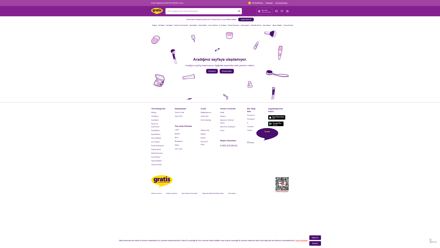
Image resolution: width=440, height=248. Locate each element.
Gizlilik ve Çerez (156, 193)
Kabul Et (315, 237)
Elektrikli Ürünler (256, 25)
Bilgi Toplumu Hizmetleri (190, 193)
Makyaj (154, 25)
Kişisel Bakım (203, 25)
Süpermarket (245, 25)
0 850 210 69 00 (228, 145)
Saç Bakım (169, 25)
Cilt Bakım (161, 25)
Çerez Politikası (301, 240)
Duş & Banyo (267, 25)
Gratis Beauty (257, 3)
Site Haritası (232, 193)
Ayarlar (315, 243)
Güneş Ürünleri (288, 25)
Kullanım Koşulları (171, 193)
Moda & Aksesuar (233, 25)
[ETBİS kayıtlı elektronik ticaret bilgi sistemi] (282, 185)
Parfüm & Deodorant (181, 25)
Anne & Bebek (213, 25)
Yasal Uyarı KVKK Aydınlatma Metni (213, 193)
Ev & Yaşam (223, 25)
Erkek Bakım (193, 25)
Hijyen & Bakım (277, 25)
